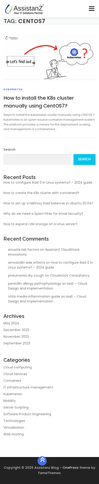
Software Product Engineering (27, 414)
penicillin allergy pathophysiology (34, 283)
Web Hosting (13, 434)
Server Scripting (16, 407)
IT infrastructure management (28, 387)
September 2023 (16, 343)
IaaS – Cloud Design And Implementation (47, 286)
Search (9, 149)
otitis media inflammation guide (34, 296)
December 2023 (16, 330)
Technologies (14, 420)
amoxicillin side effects (26, 262)
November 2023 (16, 336)
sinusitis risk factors (23, 249)
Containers (12, 380)
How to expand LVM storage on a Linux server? (40, 224)
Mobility (9, 400)
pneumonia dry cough (26, 275)
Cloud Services (15, 374)
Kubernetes (13, 89)
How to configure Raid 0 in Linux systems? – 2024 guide (47, 182)
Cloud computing (17, 367)
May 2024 (11, 323)
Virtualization (13, 427)
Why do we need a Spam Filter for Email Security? (43, 213)
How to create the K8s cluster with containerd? (41, 193)
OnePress (71, 467)
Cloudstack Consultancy (70, 275)
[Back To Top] (42, 461)
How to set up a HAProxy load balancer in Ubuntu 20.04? (48, 203)
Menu (91, 9)
